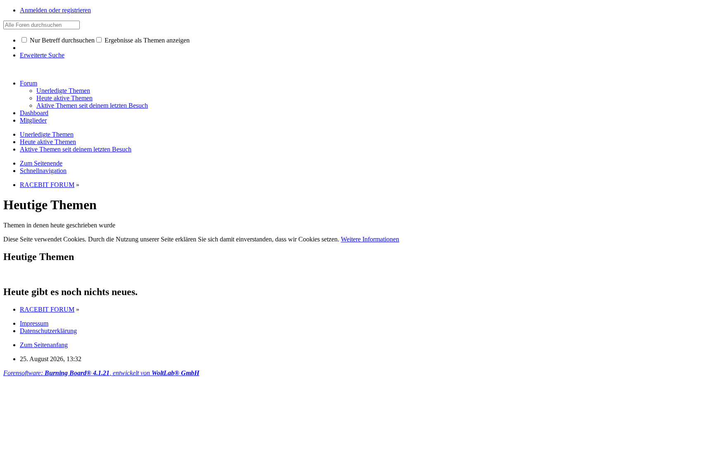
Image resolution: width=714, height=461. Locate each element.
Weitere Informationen (370, 239)
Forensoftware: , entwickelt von (101, 372)
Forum (28, 83)
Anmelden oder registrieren (55, 10)
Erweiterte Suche (42, 55)
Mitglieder (33, 120)
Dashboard (34, 112)
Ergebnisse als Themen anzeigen (146, 40)
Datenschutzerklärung (48, 330)
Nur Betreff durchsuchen (61, 40)
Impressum (34, 323)
